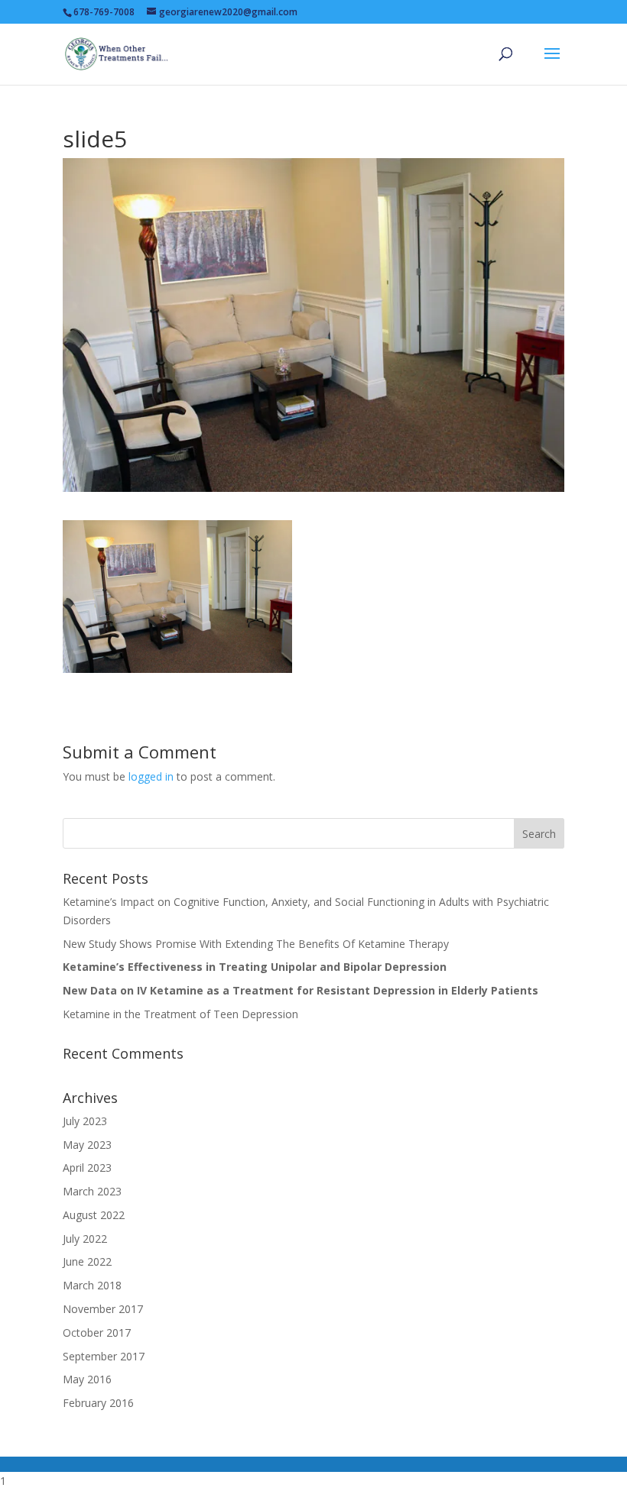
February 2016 (98, 1403)
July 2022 (85, 1238)
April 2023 (87, 1167)
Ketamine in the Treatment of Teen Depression (180, 1014)
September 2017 (104, 1356)
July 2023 (85, 1121)
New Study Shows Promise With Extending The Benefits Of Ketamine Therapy (256, 943)
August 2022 (94, 1215)
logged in (151, 776)
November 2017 (103, 1309)
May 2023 (87, 1144)
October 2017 (97, 1332)
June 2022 (87, 1261)
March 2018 (92, 1285)
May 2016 (87, 1379)
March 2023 (92, 1191)
